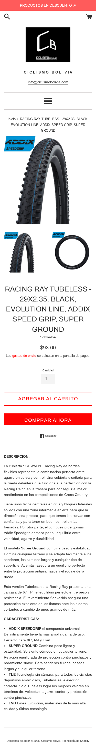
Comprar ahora (48, 420)
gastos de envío (24, 356)
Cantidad (48, 370)
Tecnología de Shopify (75, 740)
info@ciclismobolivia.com (48, 82)
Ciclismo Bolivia (50, 740)
